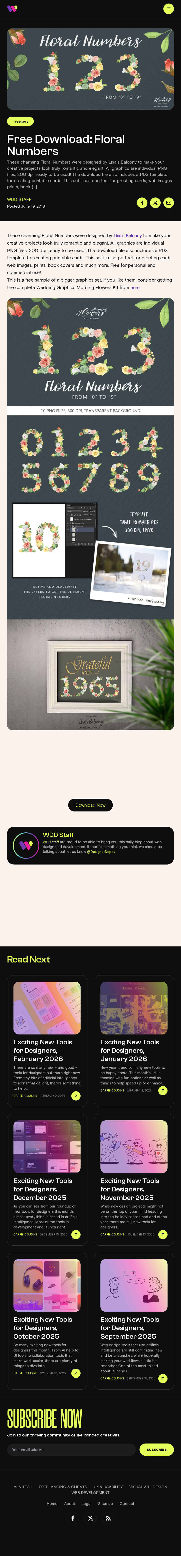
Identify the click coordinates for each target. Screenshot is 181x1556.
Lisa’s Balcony (128, 235)
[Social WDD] (73, 1518)
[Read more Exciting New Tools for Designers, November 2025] (163, 1234)
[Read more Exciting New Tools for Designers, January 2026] (163, 1090)
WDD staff (51, 842)
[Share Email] (168, 202)
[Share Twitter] (155, 202)
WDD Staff (58, 835)
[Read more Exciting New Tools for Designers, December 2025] (76, 1234)
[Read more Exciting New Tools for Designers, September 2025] (163, 1378)
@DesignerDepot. (101, 852)
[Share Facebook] (142, 202)
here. (134, 287)
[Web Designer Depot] (12, 9)
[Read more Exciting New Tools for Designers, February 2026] (76, 1096)
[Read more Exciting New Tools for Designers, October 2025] (76, 1373)
